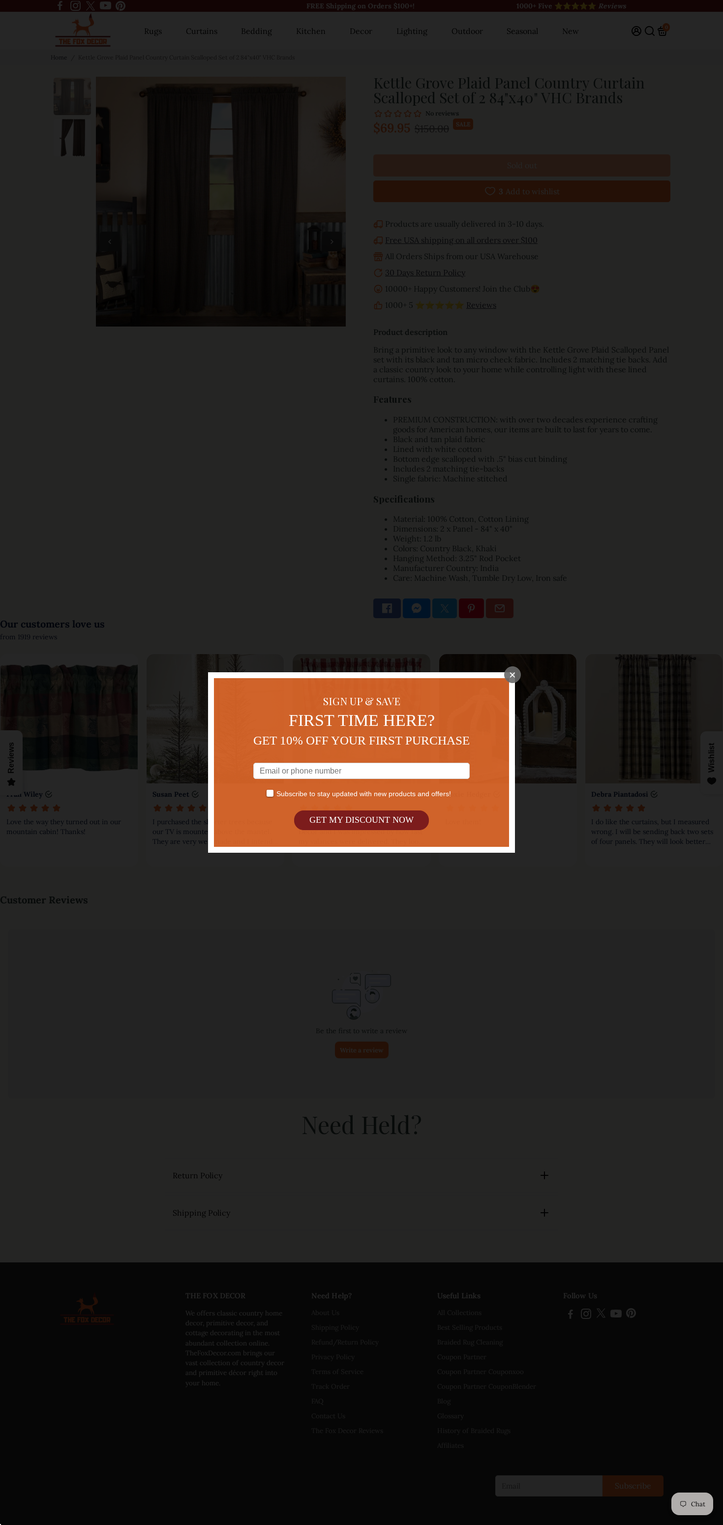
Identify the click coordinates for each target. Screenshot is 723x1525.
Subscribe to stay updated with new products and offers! (363, 794)
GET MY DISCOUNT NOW (361, 820)
